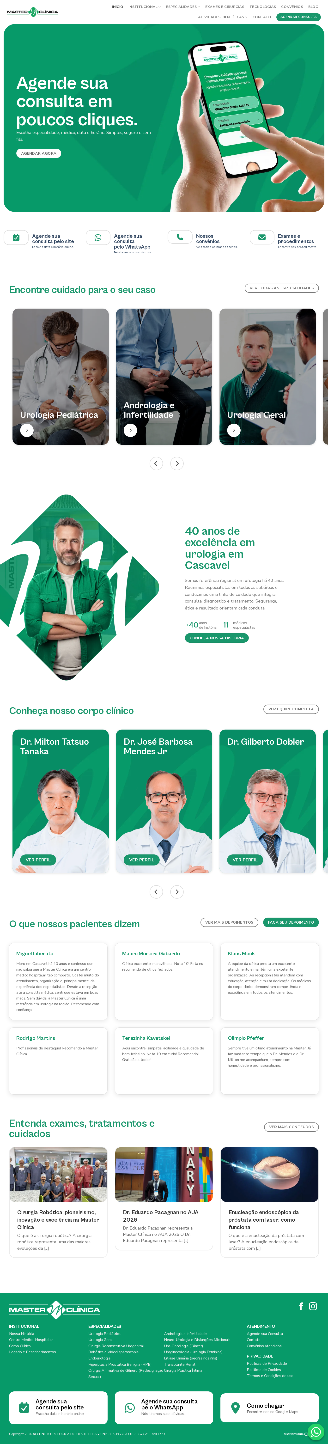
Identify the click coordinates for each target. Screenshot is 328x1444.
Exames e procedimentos (296, 238)
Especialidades (181, 6)
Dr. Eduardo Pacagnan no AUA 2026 (161, 1216)
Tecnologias (262, 6)
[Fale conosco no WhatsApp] (316, 1432)
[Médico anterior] (156, 892)
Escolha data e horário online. (60, 1413)
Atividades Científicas (221, 17)
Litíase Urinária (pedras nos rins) (190, 1358)
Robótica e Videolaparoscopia (113, 1352)
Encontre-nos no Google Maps (272, 1411)
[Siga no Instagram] (313, 1307)
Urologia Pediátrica (104, 1333)
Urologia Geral (100, 1339)
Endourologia (99, 1358)
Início (117, 6)
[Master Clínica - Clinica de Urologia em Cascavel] (32, 12)
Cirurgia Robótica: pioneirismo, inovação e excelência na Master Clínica (58, 1220)
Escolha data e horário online (52, 247)
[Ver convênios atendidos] (180, 237)
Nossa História (21, 1333)
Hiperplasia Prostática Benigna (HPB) (120, 1364)
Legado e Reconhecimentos (32, 1352)
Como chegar (265, 1405)
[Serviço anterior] (156, 463)
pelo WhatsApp (132, 247)
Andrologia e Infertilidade (185, 1333)
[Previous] (12, 118)
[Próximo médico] (177, 892)
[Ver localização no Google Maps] (98, 237)
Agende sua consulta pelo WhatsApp (169, 1404)
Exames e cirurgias (224, 6)
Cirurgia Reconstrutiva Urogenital (116, 1346)
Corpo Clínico (20, 1346)
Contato (262, 17)
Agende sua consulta (128, 238)
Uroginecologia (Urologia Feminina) (193, 1352)
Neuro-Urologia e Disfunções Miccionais (197, 1339)
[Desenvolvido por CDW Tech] (301, 1434)
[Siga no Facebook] (301, 1307)
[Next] (315, 118)
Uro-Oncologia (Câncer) (183, 1346)
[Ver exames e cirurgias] (262, 237)
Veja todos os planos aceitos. (217, 247)
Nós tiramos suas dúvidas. (133, 252)
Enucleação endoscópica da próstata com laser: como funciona (264, 1220)
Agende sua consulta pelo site (53, 238)
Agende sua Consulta (265, 1333)
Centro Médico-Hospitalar (31, 1339)
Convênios (292, 6)
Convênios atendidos (264, 1346)
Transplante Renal (179, 1364)
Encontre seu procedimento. (297, 247)
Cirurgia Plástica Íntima (183, 1370)
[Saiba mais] (27, 430)
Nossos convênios (208, 238)
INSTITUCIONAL (143, 6)
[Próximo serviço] (177, 463)
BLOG (313, 6)
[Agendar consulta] (16, 237)
